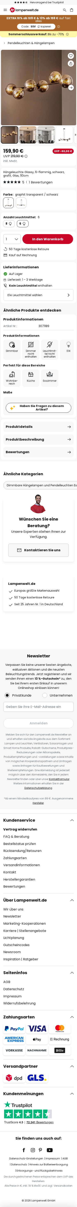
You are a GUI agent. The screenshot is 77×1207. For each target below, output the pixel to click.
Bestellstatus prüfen (19, 843)
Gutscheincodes (16, 945)
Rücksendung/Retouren (22, 850)
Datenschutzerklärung (38, 788)
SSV (36, 26)
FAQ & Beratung (16, 836)
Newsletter (12, 916)
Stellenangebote (32, 930)
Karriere (9, 930)
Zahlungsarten (15, 858)
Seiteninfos (15, 973)
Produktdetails (19, 426)
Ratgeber (30, 959)
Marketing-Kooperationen (24, 923)
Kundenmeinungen (23, 1094)
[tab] (38, 853)
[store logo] (26, 10)
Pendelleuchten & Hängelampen (31, 43)
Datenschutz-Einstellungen (26, 1158)
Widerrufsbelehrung (19, 1003)
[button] (9, 135)
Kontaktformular (59, 779)
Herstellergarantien (19, 879)
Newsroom (12, 952)
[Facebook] (26, 1150)
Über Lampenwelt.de (25, 900)
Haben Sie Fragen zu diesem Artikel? (42, 408)
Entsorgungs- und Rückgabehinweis (39, 1170)
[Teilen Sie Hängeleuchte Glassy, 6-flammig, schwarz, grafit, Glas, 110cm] (71, 63)
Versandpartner (20, 1066)
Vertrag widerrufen (20, 829)
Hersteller (38, 803)
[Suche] (64, 10)
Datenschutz (13, 989)
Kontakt (9, 872)
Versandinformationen (21, 865)
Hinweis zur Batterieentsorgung (48, 1164)
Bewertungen (17, 452)
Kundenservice (19, 820)
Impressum (12, 996)
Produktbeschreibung (25, 439)
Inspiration (11, 959)
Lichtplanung (13, 937)
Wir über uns (13, 909)
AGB (6, 981)
